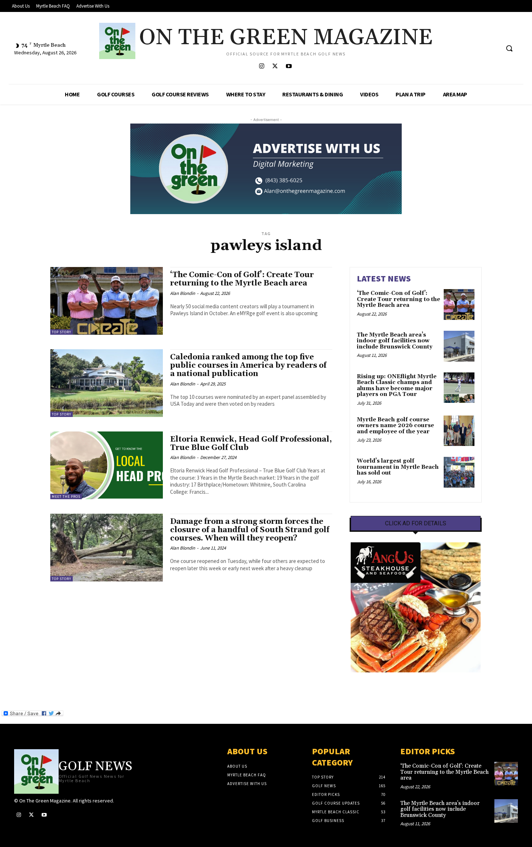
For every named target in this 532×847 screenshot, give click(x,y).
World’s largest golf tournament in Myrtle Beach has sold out (398, 467)
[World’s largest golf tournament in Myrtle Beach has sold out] (459, 472)
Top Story (61, 332)
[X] (275, 66)
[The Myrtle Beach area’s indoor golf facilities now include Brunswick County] (459, 346)
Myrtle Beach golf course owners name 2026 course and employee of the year (395, 425)
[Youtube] (289, 66)
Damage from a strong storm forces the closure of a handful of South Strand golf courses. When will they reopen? (249, 530)
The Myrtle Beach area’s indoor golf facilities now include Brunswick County (394, 340)
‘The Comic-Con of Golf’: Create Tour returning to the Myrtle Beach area (242, 279)
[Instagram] (262, 66)
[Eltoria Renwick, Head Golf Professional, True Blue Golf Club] (106, 465)
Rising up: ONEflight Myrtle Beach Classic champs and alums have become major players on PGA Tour (396, 385)
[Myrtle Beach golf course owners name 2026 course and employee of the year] (459, 431)
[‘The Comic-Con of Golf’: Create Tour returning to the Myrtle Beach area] (106, 301)
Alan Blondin (182, 293)
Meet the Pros (66, 496)
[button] (509, 48)
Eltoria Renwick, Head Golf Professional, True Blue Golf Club (251, 443)
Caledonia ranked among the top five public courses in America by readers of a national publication (248, 365)
